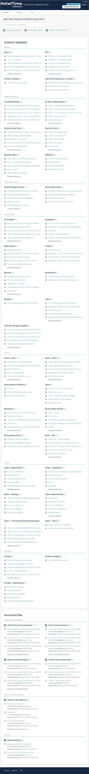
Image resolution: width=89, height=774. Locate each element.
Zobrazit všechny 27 (14, 267)
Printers (10, 389)
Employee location (55, 475)
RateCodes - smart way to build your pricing (65, 254)
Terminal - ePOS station (16, 396)
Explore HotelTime (14, 128)
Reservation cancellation (16, 594)
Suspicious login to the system (18, 195)
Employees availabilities (57, 509)
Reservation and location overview (20, 601)
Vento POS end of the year (58, 86)
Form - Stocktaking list (15, 373)
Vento (7, 353)
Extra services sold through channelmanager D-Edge (27, 337)
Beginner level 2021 (55, 169)
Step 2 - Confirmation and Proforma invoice (64, 113)
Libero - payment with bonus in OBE (21, 539)
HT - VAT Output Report (16, 280)
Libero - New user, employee (59, 525)
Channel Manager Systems (17, 326)
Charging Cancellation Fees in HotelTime (22, 191)
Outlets (51, 427)
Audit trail (10, 712)
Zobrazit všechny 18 (55, 379)
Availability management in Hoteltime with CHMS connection (30, 333)
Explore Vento (52, 128)
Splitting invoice (13, 202)
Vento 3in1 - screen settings (58, 439)
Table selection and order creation (61, 373)
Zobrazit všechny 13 (55, 457)
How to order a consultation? (59, 63)
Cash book (52, 486)
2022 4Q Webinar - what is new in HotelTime (24, 63)
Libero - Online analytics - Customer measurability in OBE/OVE (30, 535)
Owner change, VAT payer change (61, 276)
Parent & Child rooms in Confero (19, 560)
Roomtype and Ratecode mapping (20, 344)
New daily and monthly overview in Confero (23, 574)
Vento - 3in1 (51, 435)
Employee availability (15, 512)
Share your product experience (19, 744)
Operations (51, 220)
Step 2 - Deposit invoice (57, 116)
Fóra (32, 12)
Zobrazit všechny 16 (14, 241)
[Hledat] (45, 25)
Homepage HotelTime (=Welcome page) (23, 287)
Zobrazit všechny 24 (14, 150)
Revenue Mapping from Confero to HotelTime (25, 567)
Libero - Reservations (14, 468)
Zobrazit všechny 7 (54, 74)
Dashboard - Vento (14, 416)
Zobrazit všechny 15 (14, 379)
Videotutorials (11, 96)
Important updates (13, 620)
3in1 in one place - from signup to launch (63, 443)
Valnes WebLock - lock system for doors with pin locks (27, 234)
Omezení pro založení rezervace (19, 264)
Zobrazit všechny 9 (13, 347)
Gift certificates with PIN (16, 479)
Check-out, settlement (16, 472)
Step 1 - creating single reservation (61, 106)
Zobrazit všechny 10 (55, 430)
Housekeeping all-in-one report (19, 276)
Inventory (52, 231)
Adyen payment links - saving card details (23, 223)
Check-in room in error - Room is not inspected (25, 109)
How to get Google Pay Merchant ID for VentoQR (67, 369)
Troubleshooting (13, 102)
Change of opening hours (17, 502)
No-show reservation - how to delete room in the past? (28, 120)
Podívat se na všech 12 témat (17, 729)
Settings (8, 299)
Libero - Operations (54, 468)
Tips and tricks (11, 182)
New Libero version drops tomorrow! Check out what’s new (29, 664)
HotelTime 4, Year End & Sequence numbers (65, 83)
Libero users (53, 498)
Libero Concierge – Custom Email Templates (24, 531)
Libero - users (12, 169)
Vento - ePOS (52, 358)
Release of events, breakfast (18, 439)
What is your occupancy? (16, 139)
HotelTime (9, 214)
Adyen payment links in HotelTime (20, 238)
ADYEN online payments (57, 159)
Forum (7, 735)
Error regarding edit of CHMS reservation (22, 340)
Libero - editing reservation (17, 173)
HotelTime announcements (21, 625)
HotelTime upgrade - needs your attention (23, 70)
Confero (8, 551)
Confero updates (12, 79)
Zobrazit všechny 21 (14, 123)
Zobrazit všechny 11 (13, 578)
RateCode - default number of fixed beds (63, 261)
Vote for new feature (14, 694)
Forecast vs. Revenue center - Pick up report (24, 132)
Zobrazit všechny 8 (55, 150)
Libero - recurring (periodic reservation (21, 542)
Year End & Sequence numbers (60, 79)
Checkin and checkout (15, 587)
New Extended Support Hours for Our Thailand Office (27, 56)
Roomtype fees (54, 250)
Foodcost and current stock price (60, 202)
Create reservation (14, 590)
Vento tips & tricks (54, 187)
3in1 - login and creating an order (60, 450)
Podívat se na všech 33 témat (58, 654)
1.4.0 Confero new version (17, 83)
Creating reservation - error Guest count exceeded (26, 116)
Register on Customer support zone (62, 70)
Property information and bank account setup (65, 238)
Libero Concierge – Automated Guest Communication (27, 528)
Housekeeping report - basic (18, 205)
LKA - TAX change (14, 60)
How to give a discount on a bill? (60, 366)
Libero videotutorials (55, 494)
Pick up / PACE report (15, 704)
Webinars (50, 155)
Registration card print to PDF (18, 227)
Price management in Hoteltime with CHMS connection (28, 330)
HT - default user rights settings (60, 314)
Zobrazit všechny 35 (14, 74)
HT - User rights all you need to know (62, 303)
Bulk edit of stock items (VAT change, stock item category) (29, 366)
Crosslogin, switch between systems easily (64, 307)
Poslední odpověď (12, 634)
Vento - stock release (56, 139)
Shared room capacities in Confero (20, 564)
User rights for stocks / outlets (59, 399)
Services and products (15, 505)
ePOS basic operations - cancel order (62, 420)
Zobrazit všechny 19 (14, 430)
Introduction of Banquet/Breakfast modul (23, 446)
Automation (10, 220)
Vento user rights (54, 403)
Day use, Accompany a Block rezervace (22, 261)
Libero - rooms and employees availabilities (23, 166)
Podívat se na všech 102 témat (17, 654)
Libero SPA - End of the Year (59, 90)
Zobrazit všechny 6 (13, 176)
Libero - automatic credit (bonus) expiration (23, 498)
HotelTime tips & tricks (15, 187)
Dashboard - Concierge (16, 284)
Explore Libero (11, 155)
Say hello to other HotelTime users (20, 753)
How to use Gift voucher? (58, 479)
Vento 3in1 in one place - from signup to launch (66, 446)
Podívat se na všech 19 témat (17, 689)
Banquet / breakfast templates (19, 443)
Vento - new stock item (57, 136)
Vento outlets (53, 146)
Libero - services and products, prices (21, 159)
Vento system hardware (15, 385)
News (6, 47)
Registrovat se (71, 7)
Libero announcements (19, 660)
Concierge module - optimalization (20, 198)
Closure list (11, 423)
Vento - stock (11, 358)
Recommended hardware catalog (61, 195)
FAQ (48, 52)
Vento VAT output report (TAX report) (21, 413)
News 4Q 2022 (53, 162)
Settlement (51, 273)
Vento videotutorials (55, 409)
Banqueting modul (13, 435)
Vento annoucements (59, 625)
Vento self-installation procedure (19, 392)
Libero (7, 463)
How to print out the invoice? (18, 257)
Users (48, 299)
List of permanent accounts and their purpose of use (27, 427)
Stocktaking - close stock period (19, 362)
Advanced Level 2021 (56, 166)
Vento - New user (55, 392)
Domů (6, 12)
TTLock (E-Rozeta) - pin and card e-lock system (25, 231)
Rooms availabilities (14, 509)
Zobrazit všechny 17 (55, 123)
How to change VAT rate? (17, 146)
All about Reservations (56, 102)
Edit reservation (13, 482)
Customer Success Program (59, 67)
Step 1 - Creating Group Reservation (62, 109)
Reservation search (14, 250)
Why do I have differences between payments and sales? (29, 420)
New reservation (13, 475)
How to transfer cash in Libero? (19, 162)
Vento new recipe (55, 143)
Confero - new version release (59, 681)
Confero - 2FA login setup (17, 571)
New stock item (13, 369)
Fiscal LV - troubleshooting (58, 234)
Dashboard (11, 291)
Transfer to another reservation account (63, 280)
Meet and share (15, 740)
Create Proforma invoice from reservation (23, 254)
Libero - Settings (12, 494)
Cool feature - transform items (18, 376)
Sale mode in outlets (56, 376)
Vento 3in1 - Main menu (57, 453)
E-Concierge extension (16, 721)
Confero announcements (60, 660)
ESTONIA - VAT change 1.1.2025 (60, 56)
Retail (50, 482)
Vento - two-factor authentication (61, 389)
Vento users (52, 416)
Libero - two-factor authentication (61, 528)
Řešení (19, 12)
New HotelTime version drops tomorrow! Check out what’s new (31, 638)
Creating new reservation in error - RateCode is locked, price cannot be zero (36, 113)
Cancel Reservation (55, 120)
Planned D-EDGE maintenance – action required (25, 646)
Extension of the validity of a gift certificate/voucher (67, 472)
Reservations (11, 246)
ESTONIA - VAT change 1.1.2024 (60, 60)
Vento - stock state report (58, 132)
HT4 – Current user (55, 310)
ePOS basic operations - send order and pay (64, 423)
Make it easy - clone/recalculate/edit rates (64, 257)
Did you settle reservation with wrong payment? (25, 106)
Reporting (10, 409)
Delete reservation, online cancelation (21, 486)
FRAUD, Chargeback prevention (19, 136)
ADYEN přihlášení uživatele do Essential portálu (66, 317)
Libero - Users (52, 521)
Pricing (49, 246)
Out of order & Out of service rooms (62, 223)
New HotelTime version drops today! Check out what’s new (29, 629)
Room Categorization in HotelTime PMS (22, 303)
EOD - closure (53, 413)
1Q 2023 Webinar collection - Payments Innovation (26, 67)
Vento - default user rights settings (61, 396)
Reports (9, 273)
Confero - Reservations (15, 583)
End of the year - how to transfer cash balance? (25, 143)
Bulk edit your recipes (56, 198)
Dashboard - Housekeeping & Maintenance (64, 227)
